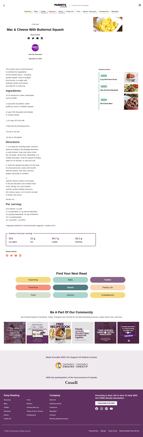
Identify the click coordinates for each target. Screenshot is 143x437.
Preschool (52, 11)
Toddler (43, 11)
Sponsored (103, 75)
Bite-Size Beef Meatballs (109, 90)
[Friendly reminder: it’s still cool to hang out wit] (128, 332)
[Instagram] (101, 408)
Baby (36, 11)
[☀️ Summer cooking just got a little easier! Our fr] (60, 332)
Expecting (28, 11)
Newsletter (115, 11)
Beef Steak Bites (106, 103)
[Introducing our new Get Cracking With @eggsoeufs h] (37, 332)
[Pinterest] (106, 408)
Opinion (85, 11)
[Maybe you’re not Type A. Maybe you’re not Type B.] (83, 332)
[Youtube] (111, 408)
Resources (92, 11)
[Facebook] (96, 408)
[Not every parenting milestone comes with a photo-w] (15, 332)
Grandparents (104, 11)
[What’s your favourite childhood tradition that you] (105, 332)
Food (78, 11)
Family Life (69, 11)
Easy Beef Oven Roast (108, 79)
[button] (29, 38)
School (60, 11)
